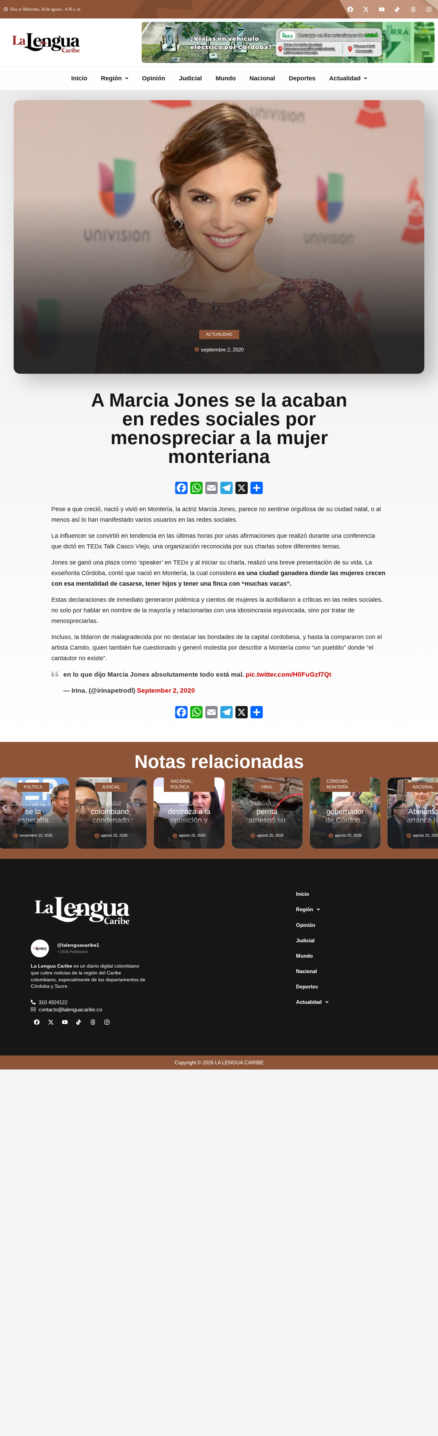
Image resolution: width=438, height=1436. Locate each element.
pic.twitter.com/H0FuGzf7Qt (288, 674)
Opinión (153, 78)
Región (111, 78)
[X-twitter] (366, 9)
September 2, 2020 (166, 690)
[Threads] (413, 9)
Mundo (226, 78)
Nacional (262, 78)
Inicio (79, 78)
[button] (114, 78)
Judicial (190, 78)
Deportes (302, 78)
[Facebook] (350, 9)
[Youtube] (381, 9)
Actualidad (345, 78)
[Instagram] (429, 9)
